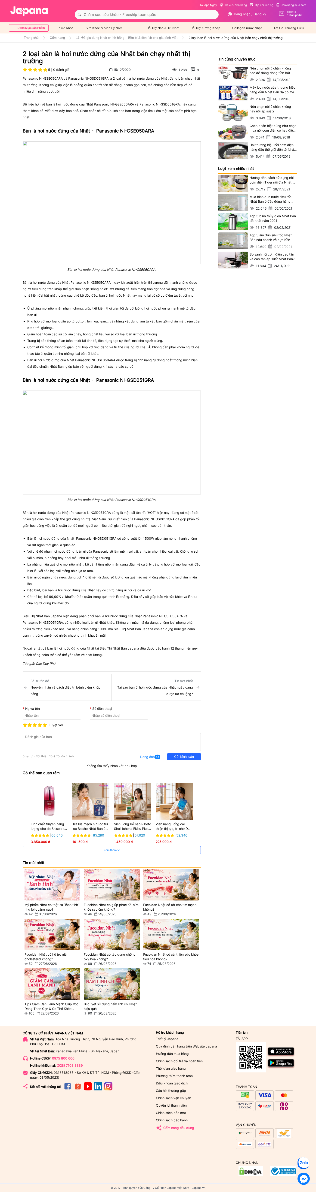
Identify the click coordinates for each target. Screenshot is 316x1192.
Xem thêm (110, 850)
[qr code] (251, 1057)
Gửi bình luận (184, 757)
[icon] (67, 1089)
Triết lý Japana (167, 1039)
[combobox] (147, 14)
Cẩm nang (57, 37)
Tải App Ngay (208, 5)
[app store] (281, 1056)
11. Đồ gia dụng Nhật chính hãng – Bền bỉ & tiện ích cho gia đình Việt (126, 37)
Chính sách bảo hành (172, 1120)
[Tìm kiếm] (79, 14)
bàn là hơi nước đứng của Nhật (145, 78)
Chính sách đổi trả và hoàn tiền (179, 1061)
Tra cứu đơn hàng (235, 5)
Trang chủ (31, 37)
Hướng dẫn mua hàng (172, 1054)
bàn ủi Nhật (97, 622)
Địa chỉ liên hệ (263, 5)
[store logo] (29, 11)
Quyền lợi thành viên (171, 1105)
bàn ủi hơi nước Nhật (114, 295)
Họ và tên (32, 708)
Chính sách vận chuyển (173, 1098)
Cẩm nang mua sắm (293, 5)
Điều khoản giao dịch (172, 1083)
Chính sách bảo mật (171, 1113)
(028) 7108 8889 (70, 1065)
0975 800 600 (63, 1058)
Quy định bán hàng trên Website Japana (186, 1046)
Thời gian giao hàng (171, 1068)
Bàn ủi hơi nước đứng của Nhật (50, 360)
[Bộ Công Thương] (251, 1175)
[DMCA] (283, 1175)
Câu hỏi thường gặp (171, 1091)
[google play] (281, 1068)
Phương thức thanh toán (174, 1076)
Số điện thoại (102, 708)
